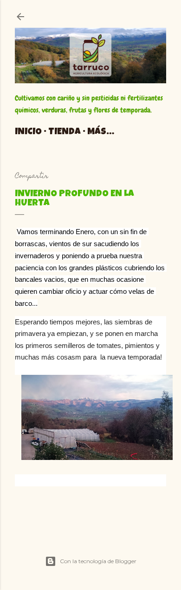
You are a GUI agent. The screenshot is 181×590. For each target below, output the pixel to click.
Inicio (28, 132)
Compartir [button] (31, 176)
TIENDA (64, 132)
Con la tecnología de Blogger (98, 561)
